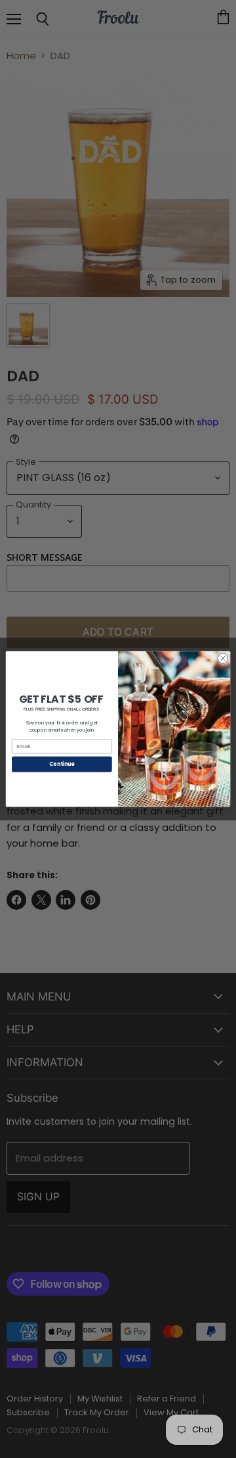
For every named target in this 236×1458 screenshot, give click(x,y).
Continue (61, 764)
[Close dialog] (222, 658)
